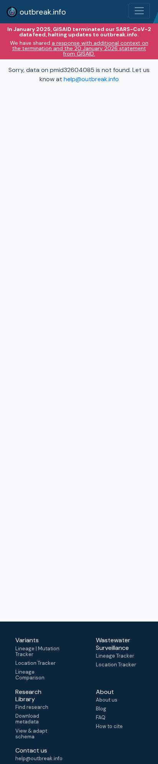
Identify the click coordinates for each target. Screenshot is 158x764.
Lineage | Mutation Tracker (37, 651)
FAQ (100, 717)
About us (106, 700)
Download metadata (27, 719)
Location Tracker (35, 663)
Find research (31, 707)
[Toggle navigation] (139, 10)
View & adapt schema (31, 733)
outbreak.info (42, 12)
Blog (101, 709)
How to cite (109, 726)
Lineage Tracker (115, 656)
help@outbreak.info (91, 79)
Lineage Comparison (29, 675)
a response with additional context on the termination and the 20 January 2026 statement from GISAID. (80, 48)
